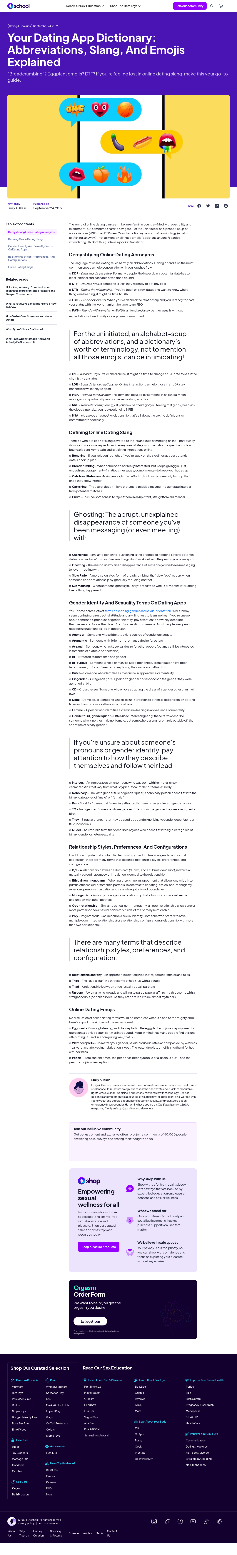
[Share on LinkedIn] (217, 206)
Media (99, 1533)
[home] (18, 6)
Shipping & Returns (56, 1533)
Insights (87, 1533)
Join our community (189, 6)
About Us (12, 1533)
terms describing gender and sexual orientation (138, 611)
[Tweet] (208, 206)
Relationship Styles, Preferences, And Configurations (31, 258)
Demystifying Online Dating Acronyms (31, 232)
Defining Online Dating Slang (25, 239)
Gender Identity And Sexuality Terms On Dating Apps (30, 247)
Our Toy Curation (38, 1533)
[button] (85, 6)
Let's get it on (90, 1321)
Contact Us (112, 1533)
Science (74, 1533)
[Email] (226, 206)
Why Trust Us (24, 1533)
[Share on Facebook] (199, 206)
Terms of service (48, 1523)
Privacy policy (26, 1523)
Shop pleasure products (99, 1247)
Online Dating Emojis (20, 267)
